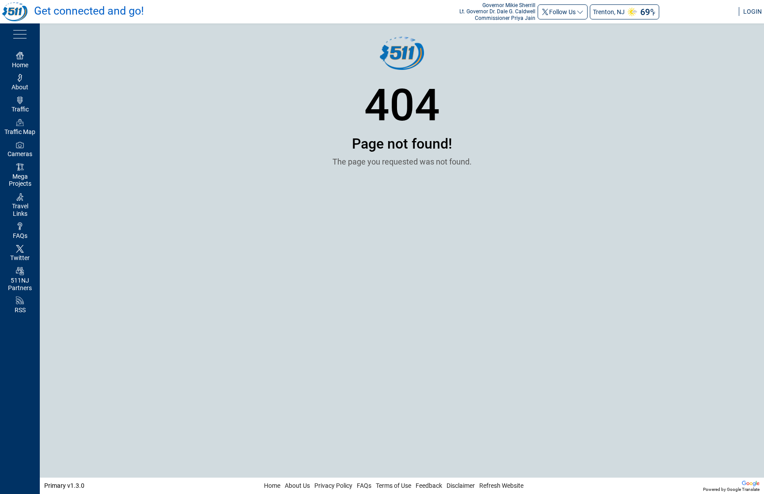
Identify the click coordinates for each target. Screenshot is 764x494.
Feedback (429, 485)
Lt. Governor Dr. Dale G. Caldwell (497, 11)
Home (272, 485)
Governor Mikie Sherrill (508, 5)
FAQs (364, 485)
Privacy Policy (333, 485)
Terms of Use (393, 485)
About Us (297, 485)
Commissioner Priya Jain (505, 18)
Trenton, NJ (609, 12)
